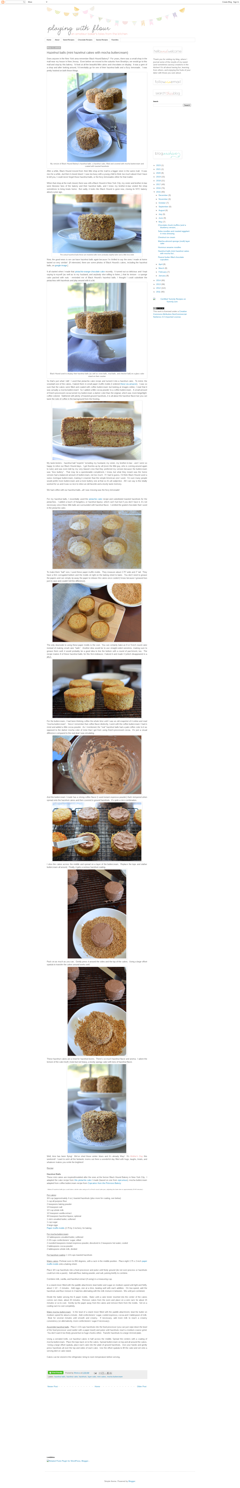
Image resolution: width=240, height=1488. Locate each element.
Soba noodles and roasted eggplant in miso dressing (173, 232)
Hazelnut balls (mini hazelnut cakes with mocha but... (173, 252)
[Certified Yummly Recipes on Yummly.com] (172, 301)
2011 (158, 292)
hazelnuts (83, 1377)
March (162, 268)
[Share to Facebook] (108, 1373)
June (161, 218)
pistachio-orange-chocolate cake (90, 271)
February (163, 272)
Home (49, 40)
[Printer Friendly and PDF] (55, 1373)
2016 (158, 188)
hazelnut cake (72, 1377)
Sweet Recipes (68, 40)
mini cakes (101, 1377)
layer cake (92, 1377)
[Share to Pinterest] (110, 1373)
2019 (158, 177)
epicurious (122, 1180)
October (162, 203)
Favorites (115, 40)
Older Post (141, 1386)
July (161, 214)
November (163, 199)
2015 (158, 192)
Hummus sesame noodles (169, 247)
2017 (158, 184)
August (162, 210)
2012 (158, 288)
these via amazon (128, 384)
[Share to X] (105, 1373)
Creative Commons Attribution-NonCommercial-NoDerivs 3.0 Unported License (170, 314)
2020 (158, 173)
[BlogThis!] (102, 1373)
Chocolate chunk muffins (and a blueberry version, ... (172, 226)
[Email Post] (95, 1373)
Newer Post (53, 1386)
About (57, 40)
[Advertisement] (97, 1422)
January (162, 276)
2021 (158, 169)
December (163, 195)
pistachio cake (95, 499)
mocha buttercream (115, 1377)
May (161, 222)
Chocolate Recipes (85, 40)
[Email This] (100, 1373)
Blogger (131, 1481)
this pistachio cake (83, 1180)
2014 (158, 280)
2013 (158, 284)
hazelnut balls (59, 1377)
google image (61, 265)
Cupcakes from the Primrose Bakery (104, 1183)
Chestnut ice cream (166, 237)
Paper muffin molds (55, 1228)
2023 (158, 165)
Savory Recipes (102, 40)
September (164, 206)
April (161, 264)
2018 (158, 180)
